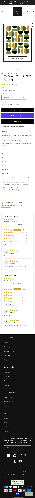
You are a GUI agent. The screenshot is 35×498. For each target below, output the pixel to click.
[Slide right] (22, 70)
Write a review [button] (17, 224)
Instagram (7, 376)
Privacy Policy (8, 401)
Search (6, 342)
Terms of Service (9, 397)
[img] (14, 251)
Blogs (5, 360)
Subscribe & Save (9, 351)
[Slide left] (13, 70)
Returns (6, 422)
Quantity (3, 102)
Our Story (7, 347)
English (25, 475)
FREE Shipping (11, 90)
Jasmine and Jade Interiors (19, 497)
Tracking (6, 431)
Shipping (6, 418)
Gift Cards (7, 355)
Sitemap (6, 406)
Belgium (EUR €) (10, 475)
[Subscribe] (29, 447)
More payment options (17, 120)
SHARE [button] (6, 198)
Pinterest (6, 381)
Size (2, 93)
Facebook (7, 372)
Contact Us (7, 427)
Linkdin (6, 385)
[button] (2, 11)
